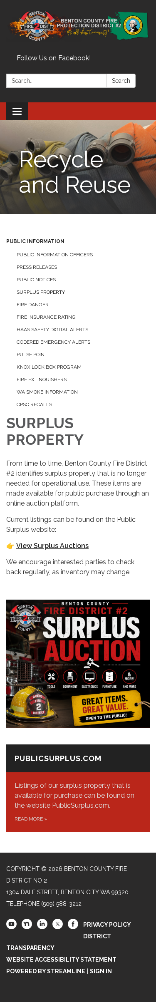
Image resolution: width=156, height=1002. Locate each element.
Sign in (101, 971)
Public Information (35, 241)
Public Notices (36, 280)
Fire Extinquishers (42, 379)
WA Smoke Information (47, 392)
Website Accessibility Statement (61, 959)
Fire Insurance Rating (46, 317)
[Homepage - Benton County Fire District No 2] (78, 25)
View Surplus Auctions (52, 546)
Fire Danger (33, 305)
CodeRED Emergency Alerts (53, 342)
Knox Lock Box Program (49, 367)
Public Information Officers (55, 255)
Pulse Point (32, 354)
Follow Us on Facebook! (54, 58)
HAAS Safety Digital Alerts (52, 329)
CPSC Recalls (34, 404)
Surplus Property (41, 292)
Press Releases (37, 267)
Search (121, 80)
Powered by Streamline (45, 971)
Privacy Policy (107, 924)
